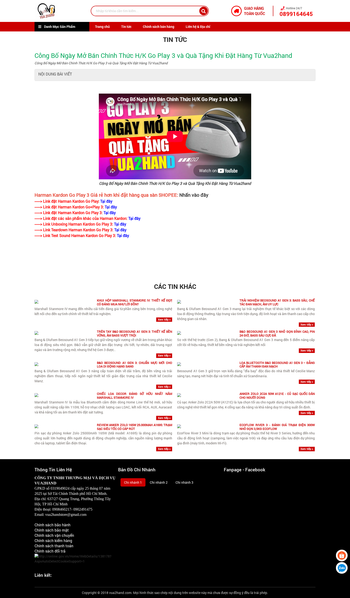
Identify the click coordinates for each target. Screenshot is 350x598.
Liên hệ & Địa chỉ (198, 26)
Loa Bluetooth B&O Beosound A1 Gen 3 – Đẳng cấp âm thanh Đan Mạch (277, 364)
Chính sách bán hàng (158, 26)
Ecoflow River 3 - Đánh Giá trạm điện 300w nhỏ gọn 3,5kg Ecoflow (277, 427)
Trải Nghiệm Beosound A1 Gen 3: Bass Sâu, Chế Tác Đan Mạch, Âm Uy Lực (277, 302)
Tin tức (126, 26)
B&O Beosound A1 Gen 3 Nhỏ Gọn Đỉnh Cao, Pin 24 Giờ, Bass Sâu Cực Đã (277, 333)
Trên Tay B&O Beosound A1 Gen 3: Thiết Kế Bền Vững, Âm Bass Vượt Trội (134, 333)
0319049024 (60, 488)
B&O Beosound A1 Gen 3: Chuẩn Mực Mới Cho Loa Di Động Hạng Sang (134, 364)
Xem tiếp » (164, 319)
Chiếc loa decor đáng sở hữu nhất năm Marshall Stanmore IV (134, 395)
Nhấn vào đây (193, 195)
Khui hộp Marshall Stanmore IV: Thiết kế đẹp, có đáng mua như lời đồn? (134, 302)
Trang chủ (102, 26)
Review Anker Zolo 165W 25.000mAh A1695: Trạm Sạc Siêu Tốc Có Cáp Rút (134, 427)
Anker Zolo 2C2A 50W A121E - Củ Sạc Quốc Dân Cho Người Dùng (277, 395)
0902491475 (82, 509)
